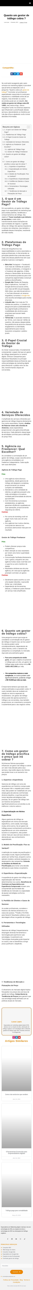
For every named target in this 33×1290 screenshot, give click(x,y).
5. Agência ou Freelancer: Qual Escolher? (14, 146)
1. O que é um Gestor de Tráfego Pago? (15, 131)
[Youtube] (19, 1037)
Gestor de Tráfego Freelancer (18, 152)
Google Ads (26, 295)
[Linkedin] (16, 1037)
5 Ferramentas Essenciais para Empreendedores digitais (16, 1152)
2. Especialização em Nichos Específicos (17, 170)
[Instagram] (13, 1037)
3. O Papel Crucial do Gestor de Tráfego (15, 138)
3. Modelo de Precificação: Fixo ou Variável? (18, 175)
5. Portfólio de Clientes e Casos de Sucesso (18, 182)
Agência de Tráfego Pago (16, 149)
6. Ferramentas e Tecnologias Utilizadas (18, 187)
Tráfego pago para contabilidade (17, 1210)
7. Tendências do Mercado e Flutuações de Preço (17, 192)
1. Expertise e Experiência (16, 166)
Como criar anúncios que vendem (16, 1094)
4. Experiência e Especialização (18, 179)
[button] (30, 3)
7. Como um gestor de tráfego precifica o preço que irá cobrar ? (15, 163)
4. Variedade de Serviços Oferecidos (16, 142)
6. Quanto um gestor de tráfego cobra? (14, 155)
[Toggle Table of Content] (28, 127)
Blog (21, 1280)
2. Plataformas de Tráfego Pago (15, 134)
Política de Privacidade (11, 1280)
